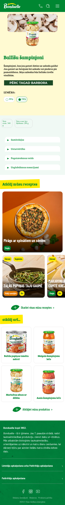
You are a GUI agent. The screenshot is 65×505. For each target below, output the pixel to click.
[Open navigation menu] (57, 6)
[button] (32, 139)
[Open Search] (48, 6)
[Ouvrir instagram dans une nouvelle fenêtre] (30, 492)
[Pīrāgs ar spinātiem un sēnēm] (32, 251)
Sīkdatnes (33, 497)
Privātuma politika (45, 497)
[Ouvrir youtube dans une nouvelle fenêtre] (38, 492)
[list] (32, 276)
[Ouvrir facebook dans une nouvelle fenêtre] (23, 492)
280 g (11, 99)
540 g (23, 99)
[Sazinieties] (40, 6)
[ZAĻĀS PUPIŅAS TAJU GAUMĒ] (23, 296)
